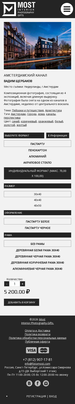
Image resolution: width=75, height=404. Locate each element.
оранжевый (45, 121)
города (31, 114)
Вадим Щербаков (18, 81)
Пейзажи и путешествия (28, 110)
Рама (8, 235)
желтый (22, 125)
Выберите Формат (17, 135)
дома (41, 114)
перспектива (12, 117)
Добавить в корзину (21, 302)
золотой (9, 125)
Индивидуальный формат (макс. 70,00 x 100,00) (37, 173)
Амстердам (18, 114)
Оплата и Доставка (37, 330)
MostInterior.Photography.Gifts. (37, 321)
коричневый (29, 121)
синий (15, 121)
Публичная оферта (37, 341)
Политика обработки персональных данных (37, 338)
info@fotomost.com (37, 363)
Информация (58, 135)
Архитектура (53, 110)
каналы (51, 114)
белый (59, 121)
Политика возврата (37, 334)
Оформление (13, 212)
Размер (10, 185)
